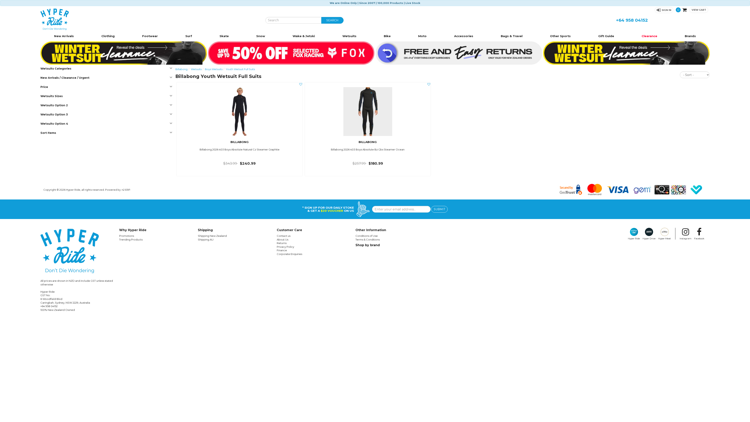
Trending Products (131, 239)
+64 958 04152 (632, 20)
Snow (260, 36)
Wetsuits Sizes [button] (51, 96)
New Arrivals (64, 36)
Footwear (150, 36)
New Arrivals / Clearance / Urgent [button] (64, 78)
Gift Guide (606, 36)
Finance (282, 250)
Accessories (463, 36)
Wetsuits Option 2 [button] (54, 105)
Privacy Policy (285, 246)
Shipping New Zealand (212, 235)
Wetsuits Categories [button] (55, 68)
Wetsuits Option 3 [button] (54, 114)
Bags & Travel (511, 36)
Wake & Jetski (304, 36)
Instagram (685, 238)
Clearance (649, 36)
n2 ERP (126, 189)
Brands (690, 36)
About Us (282, 239)
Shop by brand (367, 245)
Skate (224, 36)
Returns (282, 243)
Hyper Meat (664, 238)
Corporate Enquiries (289, 254)
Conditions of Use (366, 235)
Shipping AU (205, 239)
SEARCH (332, 20)
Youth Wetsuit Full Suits (240, 69)
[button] (664, 10)
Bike (387, 36)
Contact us (283, 235)
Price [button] (44, 87)
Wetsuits (349, 36)
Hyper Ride (634, 238)
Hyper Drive (649, 238)
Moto (422, 36)
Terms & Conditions (367, 239)
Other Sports (560, 36)
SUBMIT (439, 209)
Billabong (181, 69)
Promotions (126, 235)
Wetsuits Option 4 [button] (54, 123)
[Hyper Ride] (150, 19)
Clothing (108, 36)
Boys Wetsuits (213, 69)
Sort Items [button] (48, 133)
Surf (188, 36)
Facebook (699, 238)
